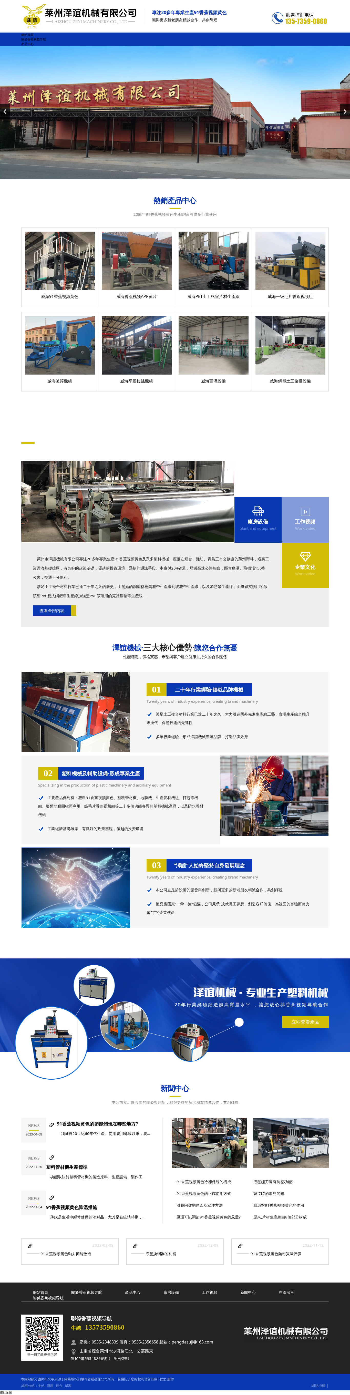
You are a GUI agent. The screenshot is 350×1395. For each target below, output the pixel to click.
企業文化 (305, 566)
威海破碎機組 (59, 381)
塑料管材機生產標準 (67, 1167)
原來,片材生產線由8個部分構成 (280, 1217)
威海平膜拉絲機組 (136, 381)
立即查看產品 (305, 1022)
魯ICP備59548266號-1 (90, 1358)
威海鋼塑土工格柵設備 (290, 381)
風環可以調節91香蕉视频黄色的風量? (209, 1217)
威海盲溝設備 (213, 381)
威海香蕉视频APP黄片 (136, 296)
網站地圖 (318, 1385)
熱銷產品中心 (175, 200)
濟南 (50, 1385)
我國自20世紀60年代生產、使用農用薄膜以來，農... (103, 1133)
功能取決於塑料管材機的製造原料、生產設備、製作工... (96, 1176)
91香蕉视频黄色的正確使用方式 (204, 1193)
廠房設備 (258, 521)
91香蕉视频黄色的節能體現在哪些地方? (97, 1124)
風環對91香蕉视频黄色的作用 (278, 1205)
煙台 (59, 1385)
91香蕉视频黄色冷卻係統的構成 (204, 1181)
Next (345, 111)
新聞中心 (175, 1088)
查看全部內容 (52, 610)
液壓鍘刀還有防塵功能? (273, 1181)
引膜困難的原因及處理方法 (200, 1205)
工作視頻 (305, 521)
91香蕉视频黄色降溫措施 (71, 1207)
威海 (68, 1385)
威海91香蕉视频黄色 (59, 296)
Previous (5, 111)
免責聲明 (121, 1358)
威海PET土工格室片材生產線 (213, 296)
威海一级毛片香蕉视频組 (290, 296)
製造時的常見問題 (268, 1193)
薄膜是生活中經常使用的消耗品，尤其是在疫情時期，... (96, 1217)
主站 (41, 1385)
